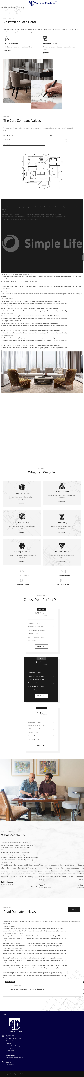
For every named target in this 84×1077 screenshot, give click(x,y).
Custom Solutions (62, 491)
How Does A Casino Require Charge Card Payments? (26, 989)
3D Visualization (11, 43)
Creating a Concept (22, 551)
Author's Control (62, 551)
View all (74, 909)
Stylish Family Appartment (16, 391)
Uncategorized (9, 982)
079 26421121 (10, 1064)
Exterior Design (62, 522)
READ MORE (8, 50)
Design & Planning (22, 493)
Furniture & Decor (22, 522)
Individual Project (50, 43)
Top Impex (17, 986)
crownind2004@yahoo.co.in (14, 1057)
